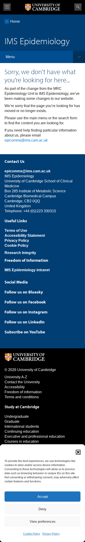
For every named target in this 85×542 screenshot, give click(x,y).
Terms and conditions (22, 397)
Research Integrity (20, 253)
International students (22, 426)
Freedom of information (23, 392)
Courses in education (22, 441)
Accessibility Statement (25, 235)
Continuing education (22, 431)
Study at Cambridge (22, 406)
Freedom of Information (26, 260)
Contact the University (22, 382)
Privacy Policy (51, 533)
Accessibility (15, 387)
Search (78, 7)
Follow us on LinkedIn (25, 322)
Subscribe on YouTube (25, 331)
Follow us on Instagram (26, 312)
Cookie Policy (31, 533)
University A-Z (16, 377)
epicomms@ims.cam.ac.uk (26, 140)
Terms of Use (16, 230)
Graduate (12, 421)
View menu (7, 7)
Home (15, 21)
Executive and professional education (35, 436)
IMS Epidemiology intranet (27, 270)
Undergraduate (17, 416)
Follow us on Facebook (25, 302)
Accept (42, 496)
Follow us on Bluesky (24, 292)
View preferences (43, 521)
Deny (42, 509)
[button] (78, 452)
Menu (10, 57)
